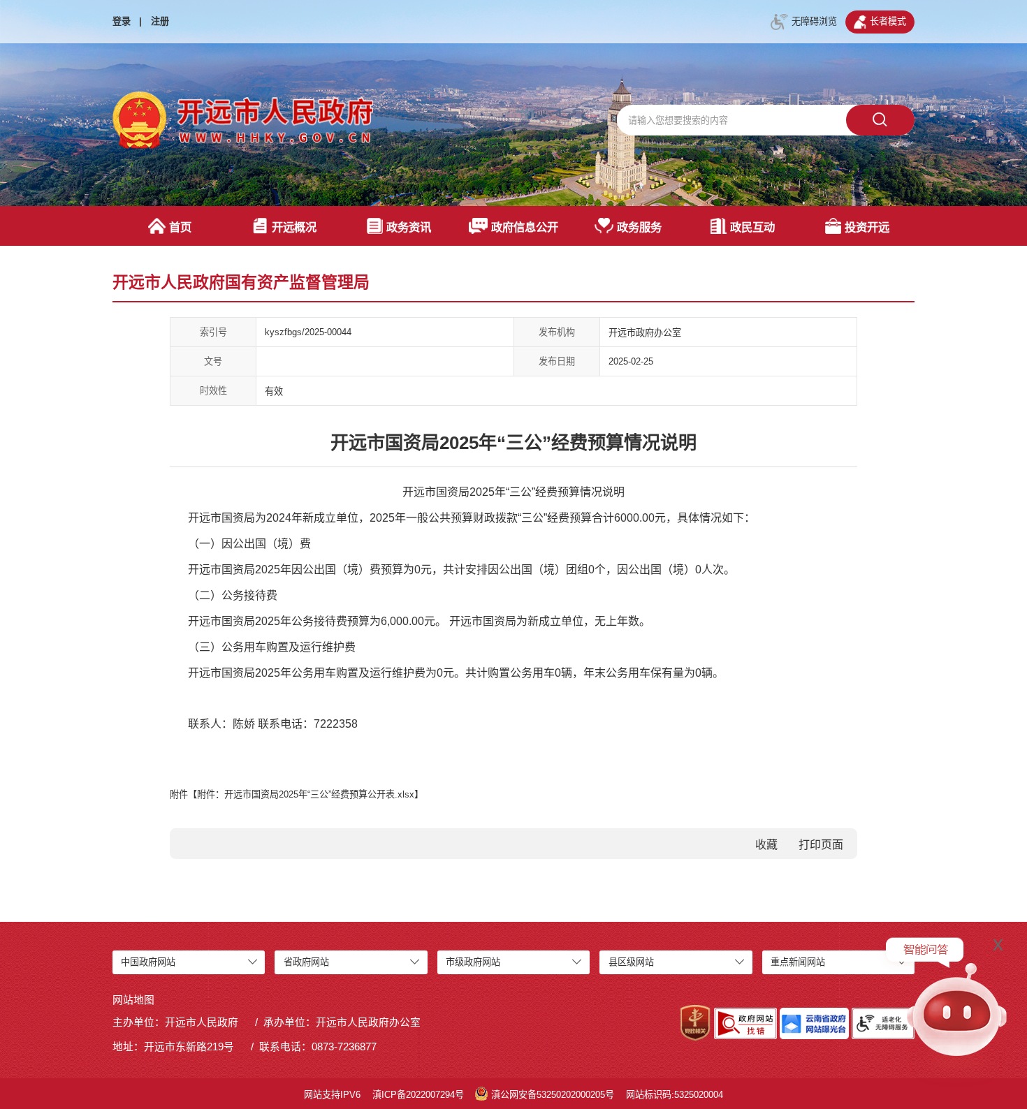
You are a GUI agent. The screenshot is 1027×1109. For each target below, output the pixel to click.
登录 (121, 21)
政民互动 (752, 227)
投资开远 (867, 227)
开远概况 (294, 227)
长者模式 (888, 21)
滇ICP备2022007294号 (418, 1094)
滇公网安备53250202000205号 (552, 1094)
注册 (160, 21)
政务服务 (639, 227)
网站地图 (133, 1000)
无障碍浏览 (814, 21)
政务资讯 (408, 227)
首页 (180, 227)
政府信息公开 (524, 227)
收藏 (766, 845)
